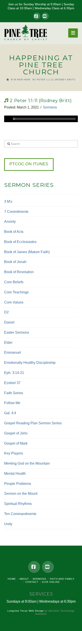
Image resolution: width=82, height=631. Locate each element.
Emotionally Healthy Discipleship (30, 362)
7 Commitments (16, 211)
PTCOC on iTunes (28, 164)
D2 (6, 312)
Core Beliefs (13, 282)
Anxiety (10, 221)
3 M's (8, 201)
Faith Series (13, 393)
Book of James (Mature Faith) (27, 252)
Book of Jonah (15, 262)
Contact (31, 582)
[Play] (7, 119)
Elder (8, 342)
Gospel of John (16, 433)
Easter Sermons (16, 332)
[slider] (44, 119)
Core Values (13, 302)
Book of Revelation (19, 272)
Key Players (13, 453)
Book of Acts (13, 232)
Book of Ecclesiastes (20, 242)
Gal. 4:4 (10, 413)
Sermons (50, 107)
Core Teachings (16, 292)
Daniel (9, 322)
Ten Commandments (20, 514)
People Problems (17, 484)
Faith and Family (62, 579)
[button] (73, 32)
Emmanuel (12, 352)
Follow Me (12, 403)
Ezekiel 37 (12, 383)
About (24, 579)
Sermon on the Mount (20, 493)
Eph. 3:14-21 (14, 373)
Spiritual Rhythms (18, 504)
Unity (8, 524)
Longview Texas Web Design (25, 610)
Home (12, 579)
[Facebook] (36, 16)
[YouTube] (45, 16)
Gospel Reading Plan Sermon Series (33, 423)
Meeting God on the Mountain (27, 463)
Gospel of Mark (16, 443)
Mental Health (15, 473)
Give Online (51, 582)
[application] (41, 119)
